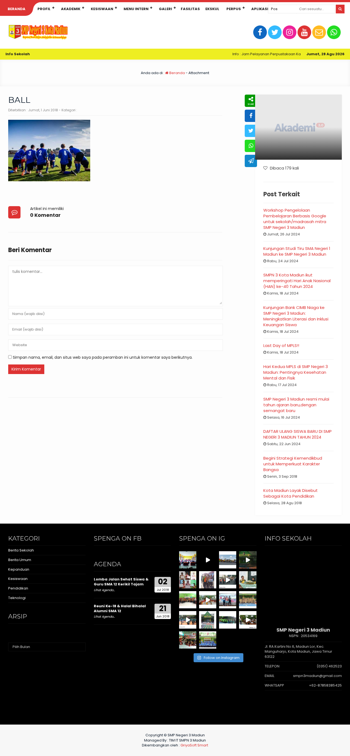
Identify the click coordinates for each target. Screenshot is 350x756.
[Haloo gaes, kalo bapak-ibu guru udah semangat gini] (247, 599)
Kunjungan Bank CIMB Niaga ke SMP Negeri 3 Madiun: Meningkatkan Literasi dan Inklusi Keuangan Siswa (295, 316)
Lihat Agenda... (104, 590)
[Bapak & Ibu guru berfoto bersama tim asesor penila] (187, 599)
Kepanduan (18, 569)
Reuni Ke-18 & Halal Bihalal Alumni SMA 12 (120, 608)
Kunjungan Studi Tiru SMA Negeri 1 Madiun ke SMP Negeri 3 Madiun (296, 251)
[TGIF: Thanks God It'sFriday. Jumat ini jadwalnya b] (227, 619)
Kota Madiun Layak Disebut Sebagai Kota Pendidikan (290, 493)
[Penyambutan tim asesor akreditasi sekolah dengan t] (207, 599)
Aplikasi (259, 8)
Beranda (16, 8)
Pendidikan (18, 588)
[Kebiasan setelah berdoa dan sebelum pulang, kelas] (247, 619)
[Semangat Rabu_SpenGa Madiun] (207, 559)
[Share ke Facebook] (251, 116)
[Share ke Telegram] (251, 161)
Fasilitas (190, 8)
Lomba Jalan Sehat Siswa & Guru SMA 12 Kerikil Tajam (121, 582)
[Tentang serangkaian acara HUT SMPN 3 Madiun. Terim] (247, 579)
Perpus (233, 8)
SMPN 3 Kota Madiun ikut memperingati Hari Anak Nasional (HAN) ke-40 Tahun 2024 (297, 280)
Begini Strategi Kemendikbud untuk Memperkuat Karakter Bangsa (292, 463)
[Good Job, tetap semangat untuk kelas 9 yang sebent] (187, 640)
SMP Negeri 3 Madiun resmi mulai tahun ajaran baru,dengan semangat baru (296, 404)
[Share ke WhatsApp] (251, 146)
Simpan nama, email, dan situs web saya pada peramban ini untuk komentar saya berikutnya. (102, 357)
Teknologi (17, 597)
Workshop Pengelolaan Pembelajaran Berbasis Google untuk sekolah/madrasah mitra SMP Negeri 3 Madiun (294, 218)
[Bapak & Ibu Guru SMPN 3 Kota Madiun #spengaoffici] (207, 640)
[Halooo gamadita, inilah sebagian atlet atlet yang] (227, 599)
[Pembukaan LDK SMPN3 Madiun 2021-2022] (187, 559)
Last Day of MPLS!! (281, 345)
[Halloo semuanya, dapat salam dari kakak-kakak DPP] (187, 579)
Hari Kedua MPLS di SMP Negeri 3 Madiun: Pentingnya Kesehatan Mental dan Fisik (295, 372)
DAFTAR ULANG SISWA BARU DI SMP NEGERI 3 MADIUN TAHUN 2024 (297, 434)
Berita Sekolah (21, 550)
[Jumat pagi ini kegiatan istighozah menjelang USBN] (207, 619)
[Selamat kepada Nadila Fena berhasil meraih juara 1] (207, 579)
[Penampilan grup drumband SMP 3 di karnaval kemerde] (227, 579)
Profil (44, 8)
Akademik (70, 8)
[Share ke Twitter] (251, 131)
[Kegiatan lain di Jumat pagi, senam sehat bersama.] (187, 619)
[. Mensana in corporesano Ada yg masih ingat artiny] (227, 559)
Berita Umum (19, 559)
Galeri (165, 8)
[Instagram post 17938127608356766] (247, 559)
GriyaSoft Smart (194, 745)
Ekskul (212, 8)
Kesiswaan (102, 8)
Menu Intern (136, 8)
